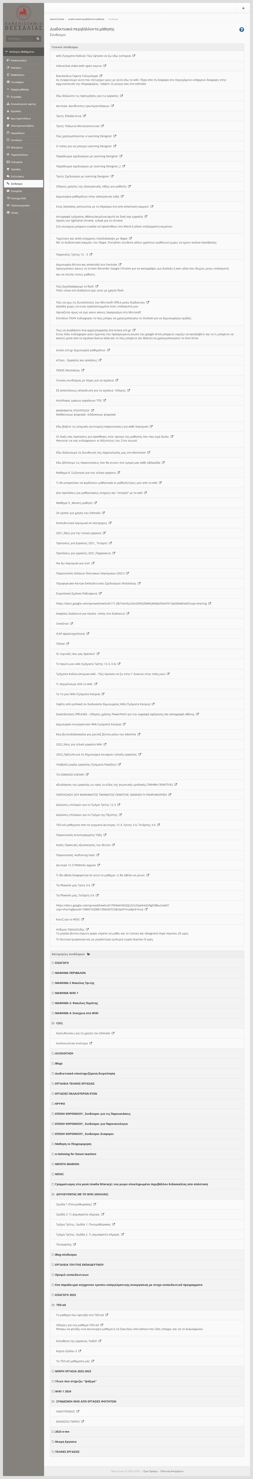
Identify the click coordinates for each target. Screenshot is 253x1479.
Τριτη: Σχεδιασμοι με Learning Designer (83, 176)
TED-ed (61, 1305)
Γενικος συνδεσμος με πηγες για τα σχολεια (85, 380)
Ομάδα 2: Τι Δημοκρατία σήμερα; (78, 1214)
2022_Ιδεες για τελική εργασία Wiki (80, 744)
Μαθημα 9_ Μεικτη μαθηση (75, 503)
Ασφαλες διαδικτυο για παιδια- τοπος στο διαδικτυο (91, 613)
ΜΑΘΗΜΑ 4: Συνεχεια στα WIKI (76, 1013)
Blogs (58, 1063)
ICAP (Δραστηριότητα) (71, 634)
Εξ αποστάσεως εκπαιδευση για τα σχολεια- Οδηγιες (91, 390)
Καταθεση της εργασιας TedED (77, 1341)
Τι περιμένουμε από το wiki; (75, 684)
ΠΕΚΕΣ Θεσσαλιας (68, 370)
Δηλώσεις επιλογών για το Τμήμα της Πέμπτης (87, 815)
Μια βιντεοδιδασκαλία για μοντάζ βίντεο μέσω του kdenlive (97, 734)
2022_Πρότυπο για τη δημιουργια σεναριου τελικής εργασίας (97, 754)
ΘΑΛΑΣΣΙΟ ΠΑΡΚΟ (68, 1421)
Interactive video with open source (79, 66)
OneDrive (63, 623)
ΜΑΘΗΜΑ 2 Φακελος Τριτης (74, 983)
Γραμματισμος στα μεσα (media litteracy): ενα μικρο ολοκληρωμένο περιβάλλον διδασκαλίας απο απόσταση (131, 1184)
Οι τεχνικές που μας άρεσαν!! (76, 654)
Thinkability (64, 1244)
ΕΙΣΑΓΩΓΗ (62, 963)
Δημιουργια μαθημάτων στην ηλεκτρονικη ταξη (88, 196)
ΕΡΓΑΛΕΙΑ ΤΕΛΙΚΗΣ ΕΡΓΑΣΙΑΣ (74, 1083)
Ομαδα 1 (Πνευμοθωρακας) (74, 1204)
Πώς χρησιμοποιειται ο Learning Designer (84, 136)
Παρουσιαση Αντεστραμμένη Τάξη (80, 835)
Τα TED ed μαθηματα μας (73, 1361)
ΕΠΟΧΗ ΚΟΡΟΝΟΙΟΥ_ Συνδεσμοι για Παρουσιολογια (91, 1124)
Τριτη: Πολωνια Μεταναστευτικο (78, 126)
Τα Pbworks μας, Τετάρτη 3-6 (76, 895)
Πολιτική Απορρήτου (171, 1471)
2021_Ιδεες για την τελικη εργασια (79, 533)
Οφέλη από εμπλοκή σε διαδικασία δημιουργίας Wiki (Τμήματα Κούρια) (104, 704)
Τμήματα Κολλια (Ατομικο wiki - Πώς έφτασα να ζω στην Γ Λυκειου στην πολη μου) (111, 674)
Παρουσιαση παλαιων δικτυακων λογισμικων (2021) (91, 573)
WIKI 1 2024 (63, 1391)
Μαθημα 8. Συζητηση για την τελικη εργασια (86, 473)
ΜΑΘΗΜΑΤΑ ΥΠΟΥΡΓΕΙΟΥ (73, 410)
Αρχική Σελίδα (57, 19)
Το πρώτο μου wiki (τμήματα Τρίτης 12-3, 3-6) (87, 664)
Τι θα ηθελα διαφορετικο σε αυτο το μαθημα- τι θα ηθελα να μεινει (101, 875)
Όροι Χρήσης (150, 1471)
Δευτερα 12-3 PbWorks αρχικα (76, 865)
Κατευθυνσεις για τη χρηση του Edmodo (84, 1033)
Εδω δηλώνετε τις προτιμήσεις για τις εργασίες (88, 96)
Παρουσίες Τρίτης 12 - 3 (73, 254)
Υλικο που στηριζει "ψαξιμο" (76, 1381)
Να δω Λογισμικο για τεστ (74, 563)
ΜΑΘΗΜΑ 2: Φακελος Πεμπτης (76, 1003)
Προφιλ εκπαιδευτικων (72, 1275)
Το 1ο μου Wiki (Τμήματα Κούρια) (79, 694)
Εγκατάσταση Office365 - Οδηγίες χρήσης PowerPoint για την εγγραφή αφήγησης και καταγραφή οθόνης (126, 714)
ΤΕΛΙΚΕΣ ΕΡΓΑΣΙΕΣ (67, 1452)
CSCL (59, 1023)
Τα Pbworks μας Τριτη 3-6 (74, 885)
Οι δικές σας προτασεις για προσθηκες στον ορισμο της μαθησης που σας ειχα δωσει (113, 436)
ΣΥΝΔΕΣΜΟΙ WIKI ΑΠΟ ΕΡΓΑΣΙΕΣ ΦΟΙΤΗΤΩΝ (86, 1401)
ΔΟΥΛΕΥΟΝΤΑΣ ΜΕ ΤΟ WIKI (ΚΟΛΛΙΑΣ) (82, 1194)
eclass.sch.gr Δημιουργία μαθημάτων (81, 350)
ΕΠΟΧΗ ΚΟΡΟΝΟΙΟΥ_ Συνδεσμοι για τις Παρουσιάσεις (92, 1114)
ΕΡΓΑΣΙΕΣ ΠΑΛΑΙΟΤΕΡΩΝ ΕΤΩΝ (76, 1093)
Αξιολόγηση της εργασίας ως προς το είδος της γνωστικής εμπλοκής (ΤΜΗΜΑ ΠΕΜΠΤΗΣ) (115, 784)
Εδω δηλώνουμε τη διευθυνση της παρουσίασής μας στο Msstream (101, 452)
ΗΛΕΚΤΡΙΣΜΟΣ (66, 1411)
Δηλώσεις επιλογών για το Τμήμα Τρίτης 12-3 (86, 805)
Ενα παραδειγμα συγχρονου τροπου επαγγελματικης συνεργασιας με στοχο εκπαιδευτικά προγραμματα (128, 1285)
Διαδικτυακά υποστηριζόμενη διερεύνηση (85, 1073)
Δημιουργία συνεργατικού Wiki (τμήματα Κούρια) (89, 724)
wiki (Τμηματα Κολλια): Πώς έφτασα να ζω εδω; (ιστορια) (94, 56)
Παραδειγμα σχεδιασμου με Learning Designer (88, 156)
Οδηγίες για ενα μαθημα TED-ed (78, 1325)
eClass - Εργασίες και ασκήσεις (77, 360)
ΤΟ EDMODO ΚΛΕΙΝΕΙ (71, 774)
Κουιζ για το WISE (68, 919)
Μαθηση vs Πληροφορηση (73, 1144)
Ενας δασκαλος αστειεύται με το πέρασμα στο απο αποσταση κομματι (103, 206)
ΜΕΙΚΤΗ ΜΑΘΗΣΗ (67, 1164)
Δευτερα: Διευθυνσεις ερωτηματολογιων (83, 106)
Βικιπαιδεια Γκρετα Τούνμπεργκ (77, 76)
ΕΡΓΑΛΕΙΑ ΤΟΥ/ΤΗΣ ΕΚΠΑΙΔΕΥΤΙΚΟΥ (79, 1265)
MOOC (59, 1174)
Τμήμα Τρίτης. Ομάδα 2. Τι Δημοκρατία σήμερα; (88, 1234)
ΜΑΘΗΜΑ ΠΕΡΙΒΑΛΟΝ (70, 973)
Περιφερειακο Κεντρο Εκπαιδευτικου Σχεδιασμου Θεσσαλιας (97, 583)
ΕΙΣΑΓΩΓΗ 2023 (65, 1295)
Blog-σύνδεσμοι (66, 1254)
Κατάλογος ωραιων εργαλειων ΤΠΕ (79, 400)
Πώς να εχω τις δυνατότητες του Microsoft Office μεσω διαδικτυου (101, 302)
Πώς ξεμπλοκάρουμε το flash (75, 286)
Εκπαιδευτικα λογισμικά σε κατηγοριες (82, 523)
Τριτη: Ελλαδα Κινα (69, 116)
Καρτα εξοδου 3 (67, 1351)
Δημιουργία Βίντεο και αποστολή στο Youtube (87, 264)
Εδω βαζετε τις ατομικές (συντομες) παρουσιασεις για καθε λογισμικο (103, 426)
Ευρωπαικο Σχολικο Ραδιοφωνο (77, 593)
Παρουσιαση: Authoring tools (76, 855)
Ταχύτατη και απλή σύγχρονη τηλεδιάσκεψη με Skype (92, 238)
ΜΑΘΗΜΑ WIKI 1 (66, 993)
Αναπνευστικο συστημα (72, 1043)
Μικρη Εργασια (65, 1441)
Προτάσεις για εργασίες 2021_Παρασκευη (84, 553)
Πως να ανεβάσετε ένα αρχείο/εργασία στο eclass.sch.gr (94, 330)
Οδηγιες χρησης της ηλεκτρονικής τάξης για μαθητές (92, 186)
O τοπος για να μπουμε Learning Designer (84, 146)
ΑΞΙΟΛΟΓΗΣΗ (64, 1053)
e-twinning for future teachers (75, 1154)
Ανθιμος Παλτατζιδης (71, 929)
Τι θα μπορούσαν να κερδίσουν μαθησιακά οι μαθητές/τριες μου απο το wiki (107, 483)
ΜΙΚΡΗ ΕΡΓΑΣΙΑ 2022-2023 (73, 1371)
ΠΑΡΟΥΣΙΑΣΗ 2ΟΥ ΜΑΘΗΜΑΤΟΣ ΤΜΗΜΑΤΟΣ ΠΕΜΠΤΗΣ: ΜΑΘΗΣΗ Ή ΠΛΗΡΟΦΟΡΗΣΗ (112, 795)
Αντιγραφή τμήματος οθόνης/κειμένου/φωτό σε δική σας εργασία (100, 216)
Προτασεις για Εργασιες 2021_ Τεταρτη (82, 543)
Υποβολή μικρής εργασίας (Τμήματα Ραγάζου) (87, 764)
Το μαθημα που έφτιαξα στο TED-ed (80, 1315)
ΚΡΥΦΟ (60, 1104)
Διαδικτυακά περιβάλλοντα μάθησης (86, 19)
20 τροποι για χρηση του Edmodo (79, 513)
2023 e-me (62, 1431)
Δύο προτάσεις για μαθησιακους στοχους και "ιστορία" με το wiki (100, 493)
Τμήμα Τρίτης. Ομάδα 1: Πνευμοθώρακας (84, 1224)
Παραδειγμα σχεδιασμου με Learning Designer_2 (89, 166)
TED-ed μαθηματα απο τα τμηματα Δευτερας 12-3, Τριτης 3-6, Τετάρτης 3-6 (106, 825)
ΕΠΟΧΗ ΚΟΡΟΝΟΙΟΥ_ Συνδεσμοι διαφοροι (84, 1134)
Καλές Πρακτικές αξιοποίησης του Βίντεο (84, 845)
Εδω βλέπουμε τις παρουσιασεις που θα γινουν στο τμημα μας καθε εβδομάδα (109, 462)
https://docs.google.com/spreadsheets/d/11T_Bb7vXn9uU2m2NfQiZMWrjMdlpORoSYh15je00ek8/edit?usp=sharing (132, 603)
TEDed (61, 644)
